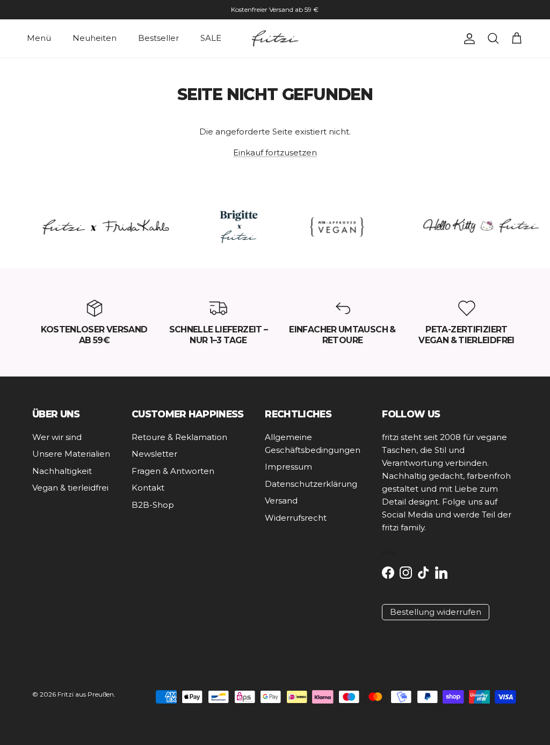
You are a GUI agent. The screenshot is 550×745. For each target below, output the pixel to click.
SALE (210, 38)
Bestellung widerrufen (435, 612)
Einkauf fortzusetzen (275, 152)
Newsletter (154, 454)
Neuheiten (95, 38)
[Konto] (467, 38)
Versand (281, 500)
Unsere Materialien (71, 454)
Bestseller (158, 38)
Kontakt (148, 488)
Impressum (288, 467)
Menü (39, 38)
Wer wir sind (57, 437)
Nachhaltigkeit (62, 471)
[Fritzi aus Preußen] (275, 38)
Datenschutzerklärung (311, 484)
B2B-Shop (153, 505)
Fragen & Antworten (173, 471)
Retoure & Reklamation (179, 437)
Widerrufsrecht (296, 518)
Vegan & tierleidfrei (70, 488)
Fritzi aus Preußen (85, 694)
